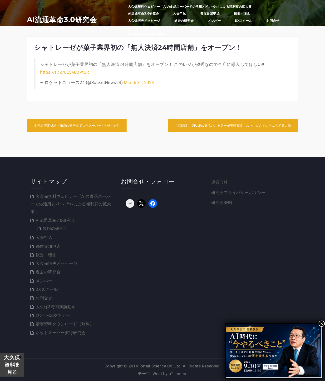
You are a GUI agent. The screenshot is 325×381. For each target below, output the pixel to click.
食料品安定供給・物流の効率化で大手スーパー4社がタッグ (76, 125)
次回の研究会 (55, 228)
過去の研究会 (184, 20)
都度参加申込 (210, 13)
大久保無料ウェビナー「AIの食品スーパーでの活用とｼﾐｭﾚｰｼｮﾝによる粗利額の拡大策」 (191, 6)
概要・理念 (242, 13)
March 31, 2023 (139, 82)
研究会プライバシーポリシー (238, 192)
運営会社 (219, 182)
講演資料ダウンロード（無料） (236, 27)
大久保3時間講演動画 (143, 27)
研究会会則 (221, 202)
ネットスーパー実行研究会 (147, 34)
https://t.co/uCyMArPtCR (64, 72)
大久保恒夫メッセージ (144, 20)
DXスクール (243, 20)
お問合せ (272, 20)
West (157, 373)
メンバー (214, 20)
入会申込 (179, 13)
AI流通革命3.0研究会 (62, 19)
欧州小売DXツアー (186, 27)
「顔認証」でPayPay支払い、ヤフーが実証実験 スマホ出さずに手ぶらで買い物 (233, 125)
